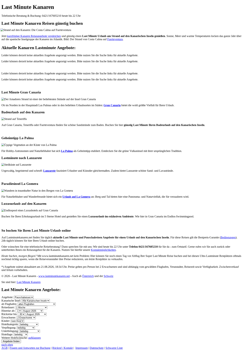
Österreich (88, 276)
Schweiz (108, 276)
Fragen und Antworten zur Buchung (30, 347)
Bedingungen (228, 237)
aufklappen (34, 337)
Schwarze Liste (114, 347)
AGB (4, 347)
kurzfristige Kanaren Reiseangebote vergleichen (34, 36)
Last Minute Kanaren (27, 7)
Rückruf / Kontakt (62, 347)
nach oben (7, 344)
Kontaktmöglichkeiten (103, 249)
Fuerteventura (115, 39)
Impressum (81, 347)
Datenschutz (97, 347)
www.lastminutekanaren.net (54, 276)
